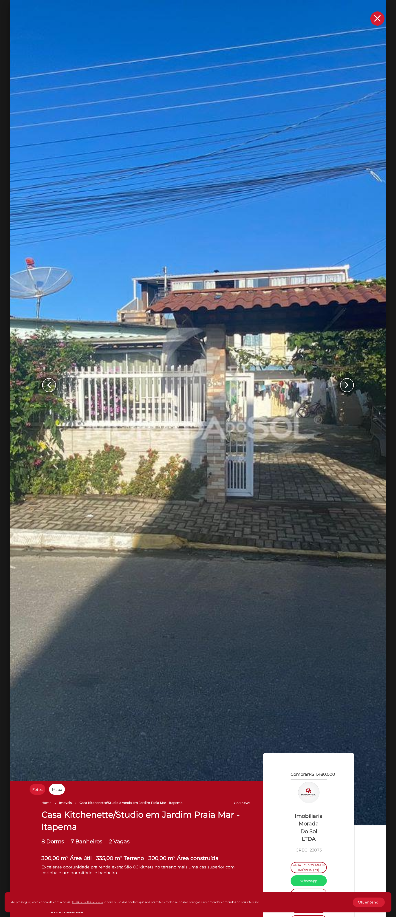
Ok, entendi (369, 902)
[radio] (37, 789)
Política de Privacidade (87, 902)
